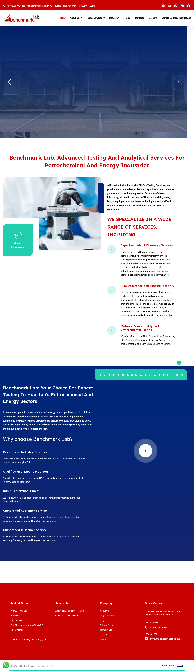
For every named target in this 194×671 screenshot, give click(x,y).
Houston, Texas (60, 6)
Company (106, 603)
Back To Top (168, 665)
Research (61, 603)
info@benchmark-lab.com (38, 6)
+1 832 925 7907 (14, 6)
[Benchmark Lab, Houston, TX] (21, 18)
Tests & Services (21, 603)
